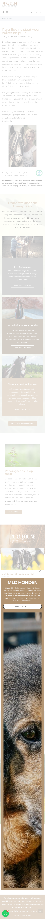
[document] (22, 459)
